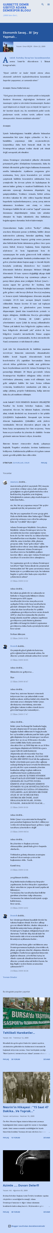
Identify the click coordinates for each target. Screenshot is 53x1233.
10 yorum (15, 1137)
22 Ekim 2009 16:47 (19, 681)
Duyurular (18, 463)
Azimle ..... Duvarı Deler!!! (21, 1185)
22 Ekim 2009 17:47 (19, 714)
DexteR (13, 646)
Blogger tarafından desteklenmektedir (28, 1226)
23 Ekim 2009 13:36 (19, 870)
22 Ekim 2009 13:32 (19, 581)
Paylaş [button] (44, 463)
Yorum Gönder (10, 977)
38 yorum (15, 1212)
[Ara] (42, 4)
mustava (14, 482)
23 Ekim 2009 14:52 (19, 908)
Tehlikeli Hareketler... (19, 1033)
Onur (26, 463)
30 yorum (15, 1059)
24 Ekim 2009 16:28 (19, 971)
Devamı (47, 1059)
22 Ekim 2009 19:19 (19, 807)
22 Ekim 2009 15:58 (19, 638)
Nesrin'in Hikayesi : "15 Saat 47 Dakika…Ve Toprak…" (25, 1109)
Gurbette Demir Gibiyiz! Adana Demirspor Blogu (17, 7)
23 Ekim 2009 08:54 (19, 831)
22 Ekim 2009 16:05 (19, 660)
